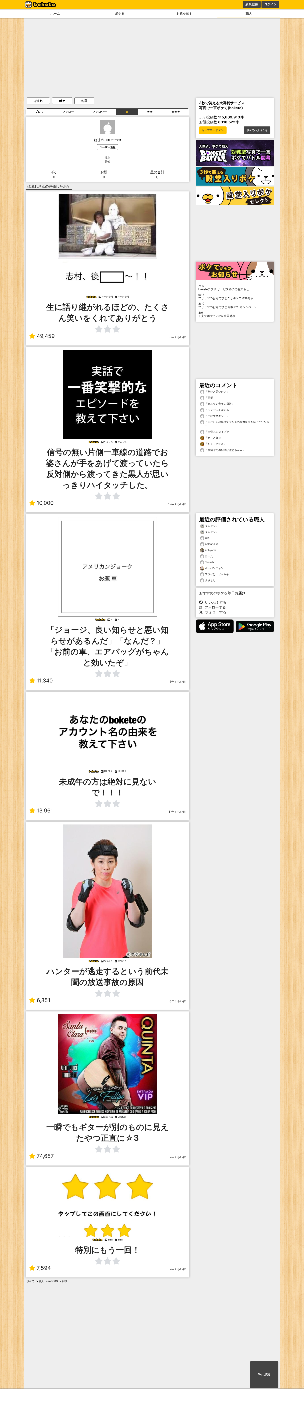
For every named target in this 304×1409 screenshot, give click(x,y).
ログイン (270, 4)
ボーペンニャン (214, 568)
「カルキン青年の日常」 (219, 403)
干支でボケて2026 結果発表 (216, 314)
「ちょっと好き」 (215, 443)
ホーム (55, 13)
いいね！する (214, 602)
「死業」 (210, 397)
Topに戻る (264, 1374)
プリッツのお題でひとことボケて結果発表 (225, 296)
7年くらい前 (178, 1157)
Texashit (210, 562)
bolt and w (211, 544)
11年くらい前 (177, 811)
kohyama (211, 550)
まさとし (210, 580)
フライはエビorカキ (217, 574)
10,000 (45, 503)
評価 (64, 1281)
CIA (207, 538)
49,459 (46, 336)
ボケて (30, 1281)
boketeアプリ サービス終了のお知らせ (223, 287)
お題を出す (184, 13)
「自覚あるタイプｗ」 (218, 431)
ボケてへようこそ (257, 130)
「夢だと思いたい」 (216, 391)
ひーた (209, 556)
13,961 (45, 810)
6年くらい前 (178, 337)
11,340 (45, 680)
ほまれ (38, 101)
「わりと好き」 (214, 437)
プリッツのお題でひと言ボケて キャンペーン (227, 305)
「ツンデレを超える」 (218, 410)
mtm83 (53, 1281)
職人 (249, 13)
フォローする (214, 607)
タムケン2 (211, 526)
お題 (84, 101)
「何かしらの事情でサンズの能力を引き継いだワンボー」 (236, 424)
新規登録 (251, 4)
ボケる (119, 13)
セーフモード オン (213, 130)
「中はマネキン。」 (216, 416)
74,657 (45, 1156)
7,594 (44, 1268)
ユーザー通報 (107, 147)
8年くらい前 (178, 681)
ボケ (62, 101)
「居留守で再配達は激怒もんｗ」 (224, 450)
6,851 (43, 1000)
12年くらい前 (177, 504)
